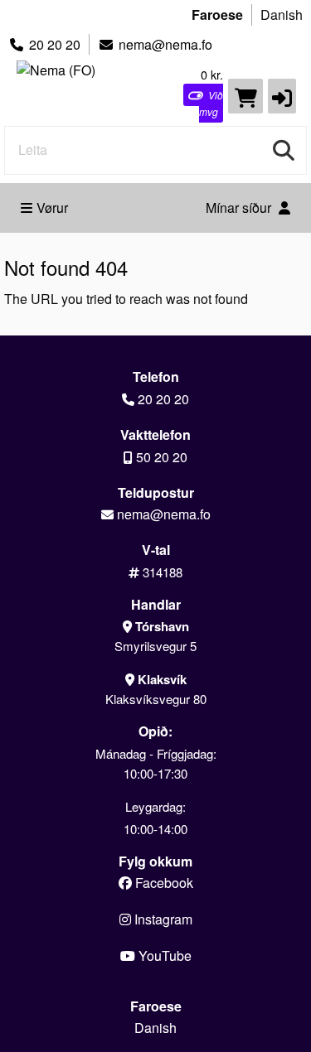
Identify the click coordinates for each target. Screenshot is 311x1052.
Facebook (162, 882)
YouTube (163, 955)
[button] (282, 96)
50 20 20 (161, 456)
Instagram (161, 919)
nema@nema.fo (165, 44)
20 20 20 (54, 44)
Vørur (52, 207)
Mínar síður (240, 207)
